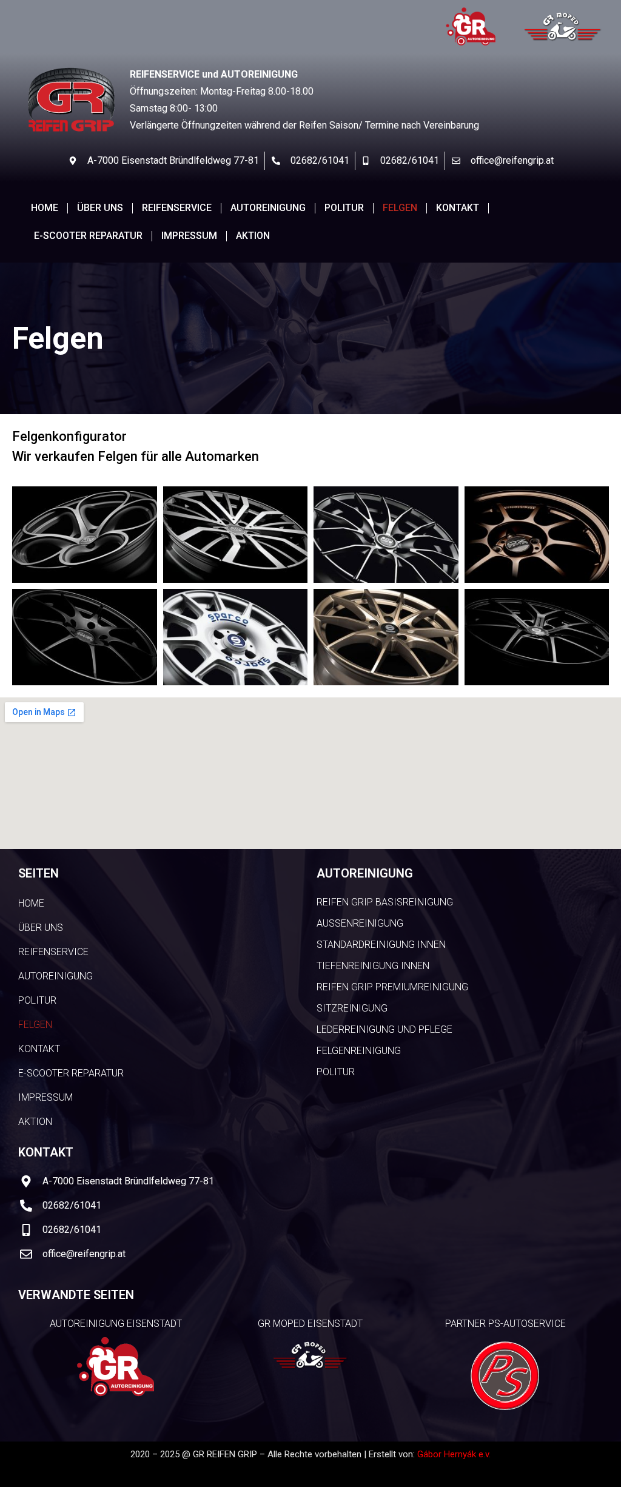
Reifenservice (177, 207)
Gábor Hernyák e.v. (454, 1454)
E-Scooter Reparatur (88, 235)
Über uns (100, 207)
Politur (344, 207)
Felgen (400, 207)
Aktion (253, 235)
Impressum (189, 235)
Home (44, 207)
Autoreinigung (268, 207)
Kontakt (457, 207)
